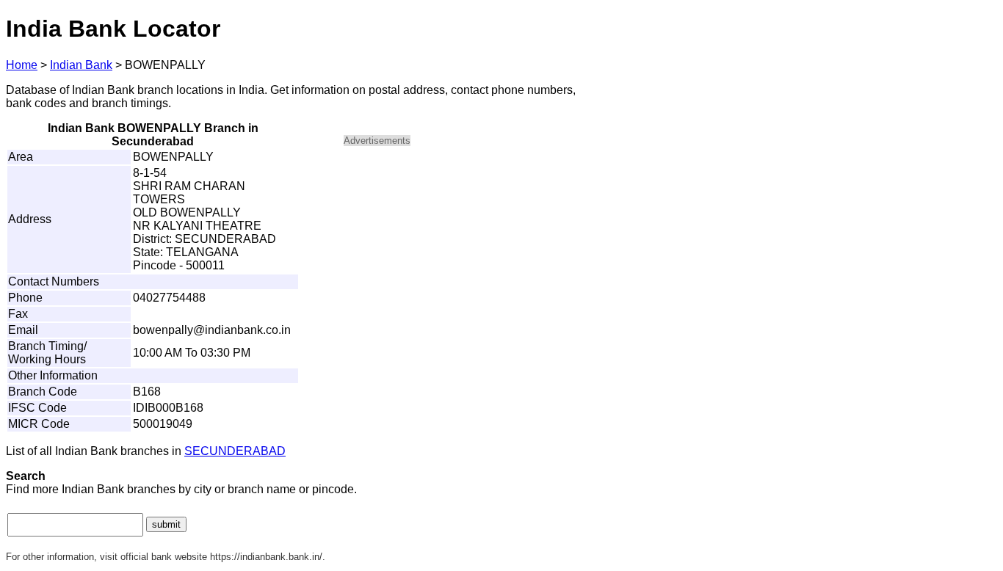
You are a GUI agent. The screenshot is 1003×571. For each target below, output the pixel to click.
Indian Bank (81, 65)
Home (21, 65)
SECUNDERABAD (235, 451)
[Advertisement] (468, 261)
